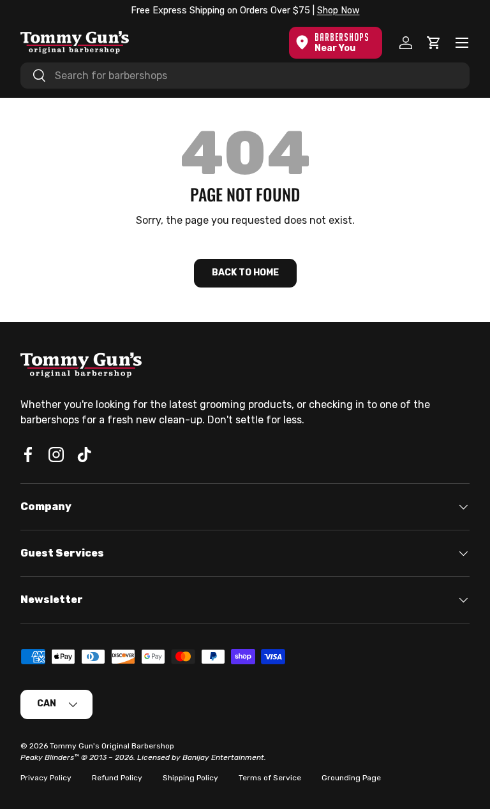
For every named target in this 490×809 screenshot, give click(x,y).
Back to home (245, 272)
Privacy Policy (45, 777)
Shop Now (338, 10)
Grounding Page (351, 777)
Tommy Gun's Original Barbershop (112, 745)
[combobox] (245, 75)
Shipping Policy (190, 777)
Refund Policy (117, 777)
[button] (434, 43)
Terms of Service (270, 777)
